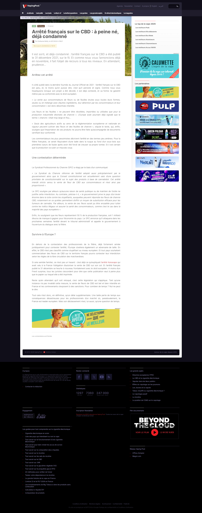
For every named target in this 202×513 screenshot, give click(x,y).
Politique (41, 26)
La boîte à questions (70, 13)
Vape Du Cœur (41, 416)
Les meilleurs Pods (142, 28)
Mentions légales (94, 504)
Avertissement (106, 504)
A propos (145, 6)
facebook (79, 377)
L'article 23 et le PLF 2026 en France (39, 481)
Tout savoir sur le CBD (33, 459)
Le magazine (128, 13)
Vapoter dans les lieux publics (143, 381)
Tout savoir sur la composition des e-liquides (42, 450)
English (154, 6)
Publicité (126, 504)
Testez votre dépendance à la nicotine (39, 475)
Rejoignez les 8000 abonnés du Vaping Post (90, 414)
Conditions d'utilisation (80, 504)
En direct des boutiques (113, 13)
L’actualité (39, 13)
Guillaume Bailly (43, 41)
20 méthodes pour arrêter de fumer (38, 472)
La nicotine (136, 397)
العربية (161, 6)
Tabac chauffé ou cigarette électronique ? (148, 391)
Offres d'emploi (138, 453)
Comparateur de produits (34, 493)
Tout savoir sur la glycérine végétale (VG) (41, 466)
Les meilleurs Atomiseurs (144, 39)
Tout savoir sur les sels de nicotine (38, 456)
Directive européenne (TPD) (143, 375)
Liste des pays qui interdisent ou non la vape (42, 436)
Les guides (83, 13)
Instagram (87, 377)
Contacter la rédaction (33, 386)
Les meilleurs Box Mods (144, 35)
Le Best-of (57, 13)
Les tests (48, 13)
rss (109, 377)
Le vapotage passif (139, 394)
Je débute (30, 13)
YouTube (102, 377)
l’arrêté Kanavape (109, 262)
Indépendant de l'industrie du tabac (29, 416)
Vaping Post (41, 5)
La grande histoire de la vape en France (40, 478)
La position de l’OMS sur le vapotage (146, 400)
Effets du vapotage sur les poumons (146, 384)
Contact (137, 6)
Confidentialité (117, 504)
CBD (40, 17)
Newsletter (128, 6)
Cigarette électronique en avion (37, 433)
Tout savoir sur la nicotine (35, 453)
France (50, 26)
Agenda (120, 6)
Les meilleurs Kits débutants (146, 31)
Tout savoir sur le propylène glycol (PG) (40, 469)
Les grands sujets (96, 13)
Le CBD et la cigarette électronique (145, 378)
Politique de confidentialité (107, 507)
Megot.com (136, 456)
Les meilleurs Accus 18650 (145, 47)
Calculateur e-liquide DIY (34, 490)
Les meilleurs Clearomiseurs (146, 43)
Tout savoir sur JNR (32, 462)
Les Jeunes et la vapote (141, 388)
